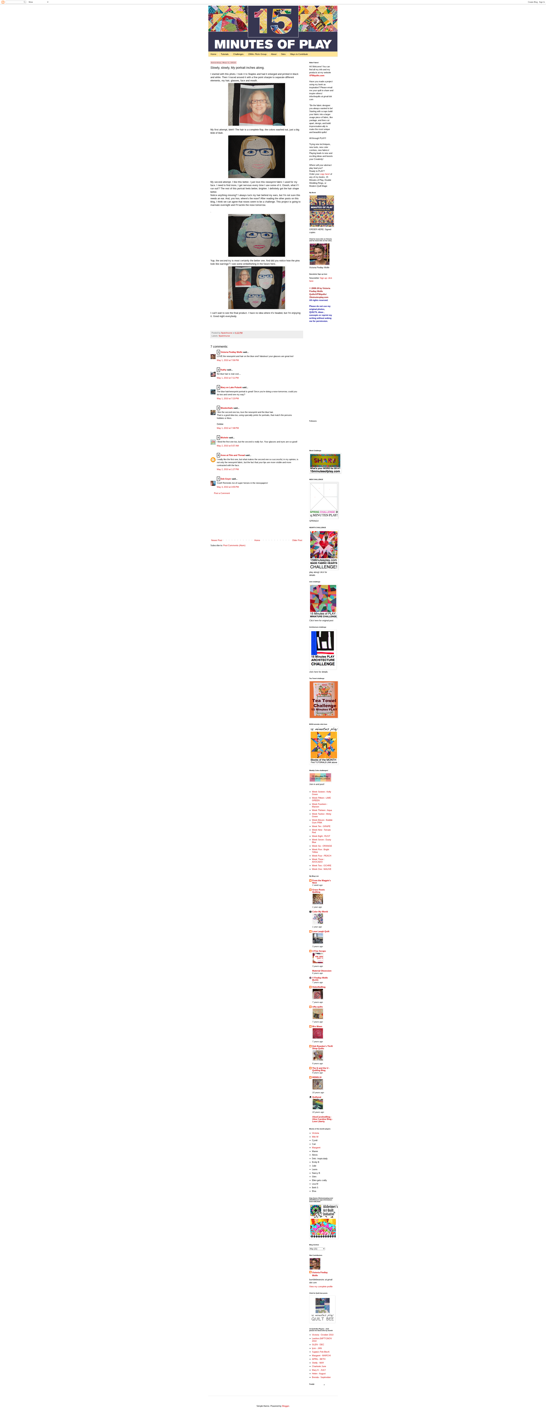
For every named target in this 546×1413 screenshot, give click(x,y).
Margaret (316, 1147)
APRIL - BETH (318, 1359)
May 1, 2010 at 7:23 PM (228, 398)
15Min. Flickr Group (257, 54)
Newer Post (216, 540)
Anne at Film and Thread (233, 455)
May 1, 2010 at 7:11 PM (228, 378)
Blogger (285, 1406)
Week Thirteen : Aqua (322, 810)
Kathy (223, 370)
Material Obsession (321, 971)
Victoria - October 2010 (322, 1334)
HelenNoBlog (318, 987)
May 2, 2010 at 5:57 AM (228, 445)
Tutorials (225, 54)
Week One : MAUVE (321, 869)
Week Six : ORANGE (322, 846)
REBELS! (317, 1077)
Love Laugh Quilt (320, 931)
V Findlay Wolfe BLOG (320, 979)
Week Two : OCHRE (321, 865)
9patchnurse (224, 336)
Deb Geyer (226, 479)
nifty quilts (317, 1007)
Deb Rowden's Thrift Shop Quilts (322, 1047)
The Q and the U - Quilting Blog (321, 1069)
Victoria (315, 1133)
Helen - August (319, 1373)
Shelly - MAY (318, 1363)
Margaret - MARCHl (321, 1355)
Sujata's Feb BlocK (321, 1352)
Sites (283, 54)
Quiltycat (316, 1097)
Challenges (238, 54)
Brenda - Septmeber (321, 1377)
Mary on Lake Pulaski (231, 387)
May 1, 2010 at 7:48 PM (228, 428)
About (273, 54)
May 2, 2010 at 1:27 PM (228, 469)
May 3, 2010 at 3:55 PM (228, 487)
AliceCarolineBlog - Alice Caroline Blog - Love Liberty (322, 1119)
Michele (224, 437)
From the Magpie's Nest (321, 881)
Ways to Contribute (299, 54)
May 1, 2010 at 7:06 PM (228, 360)
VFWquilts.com (316, 75)
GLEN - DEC (318, 1344)
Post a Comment (222, 493)
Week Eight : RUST (321, 836)
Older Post (297, 540)
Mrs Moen (317, 1026)
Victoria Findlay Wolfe (231, 352)
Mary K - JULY (319, 1370)
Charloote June (319, 1366)
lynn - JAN (317, 1348)
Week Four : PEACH (321, 855)
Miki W (315, 1137)
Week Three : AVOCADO (318, 860)
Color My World (320, 911)
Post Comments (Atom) (234, 545)
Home (213, 54)
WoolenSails (227, 408)
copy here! (325, 174)
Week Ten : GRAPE (321, 826)
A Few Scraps (319, 951)
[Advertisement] (256, 516)
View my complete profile (321, 1286)
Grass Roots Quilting (318, 890)
